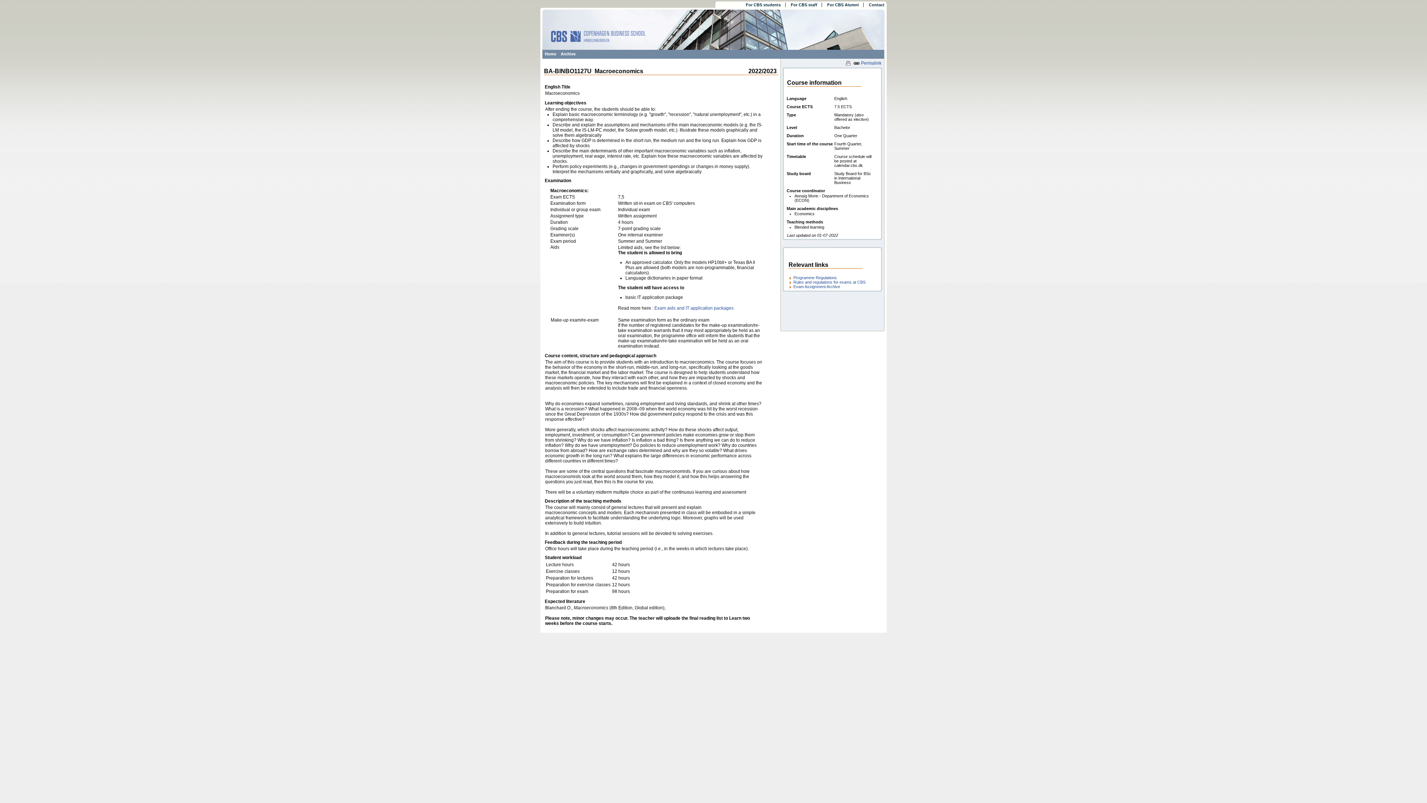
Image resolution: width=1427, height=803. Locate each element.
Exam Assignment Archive (816, 286)
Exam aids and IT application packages (694, 308)
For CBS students (763, 5)
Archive (568, 54)
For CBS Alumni (843, 5)
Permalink (870, 63)
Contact (876, 5)
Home (550, 54)
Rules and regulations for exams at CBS (829, 282)
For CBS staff (804, 5)
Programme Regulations (815, 277)
